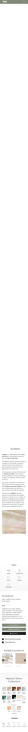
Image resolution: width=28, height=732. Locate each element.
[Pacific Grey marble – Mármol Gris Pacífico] (9, 696)
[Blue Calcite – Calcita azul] (24, 687)
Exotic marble (23, 702)
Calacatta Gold (7, 666)
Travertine (19, 700)
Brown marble (14, 693)
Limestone (14, 713)
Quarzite (19, 711)
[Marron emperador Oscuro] (14, 687)
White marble (4, 693)
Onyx (9, 711)
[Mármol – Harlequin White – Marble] (23, 695)
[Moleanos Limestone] (20, 654)
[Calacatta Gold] (7, 654)
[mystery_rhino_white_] (4, 687)
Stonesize (16, 497)
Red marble (18, 693)
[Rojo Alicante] (19, 687)
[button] (14, 639)
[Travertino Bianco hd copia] (19, 695)
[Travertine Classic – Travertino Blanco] (9, 687)
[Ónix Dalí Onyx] (9, 706)
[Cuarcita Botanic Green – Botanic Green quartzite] (4, 696)
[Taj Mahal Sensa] (19, 706)
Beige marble (9, 693)
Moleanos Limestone (19, 666)
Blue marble (23, 693)
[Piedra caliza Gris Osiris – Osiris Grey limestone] (14, 705)
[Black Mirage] (14, 695)
